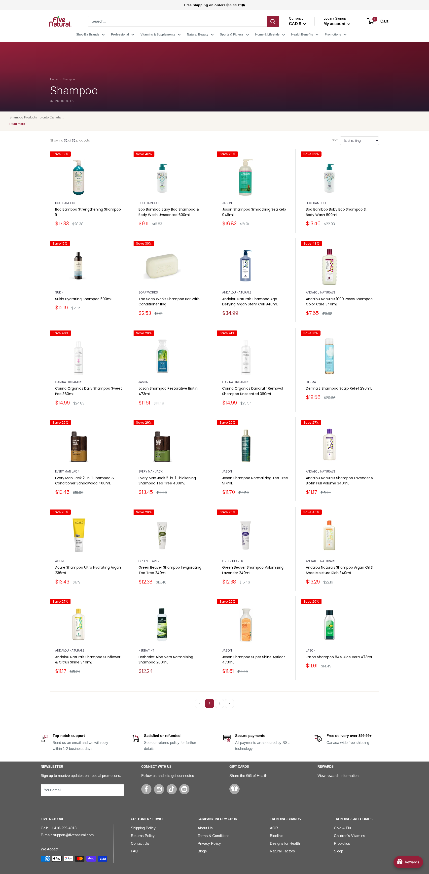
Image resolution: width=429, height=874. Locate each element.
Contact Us (140, 843)
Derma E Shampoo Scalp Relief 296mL (339, 388)
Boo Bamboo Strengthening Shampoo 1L (88, 212)
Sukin (59, 292)
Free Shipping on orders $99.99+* (213, 5)
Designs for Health (285, 843)
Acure (60, 561)
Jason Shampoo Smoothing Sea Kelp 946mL (254, 212)
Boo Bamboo (65, 203)
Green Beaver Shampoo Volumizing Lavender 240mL (253, 570)
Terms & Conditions (213, 836)
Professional (120, 34)
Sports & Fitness (232, 34)
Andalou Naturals (236, 292)
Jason (227, 203)
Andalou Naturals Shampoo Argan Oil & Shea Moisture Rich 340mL (339, 570)
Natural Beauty (197, 34)
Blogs (202, 851)
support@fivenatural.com (73, 835)
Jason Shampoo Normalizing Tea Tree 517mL (255, 480)
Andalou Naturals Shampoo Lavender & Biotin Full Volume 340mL (340, 480)
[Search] (273, 21)
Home (54, 79)
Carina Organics (68, 382)
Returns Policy (143, 836)
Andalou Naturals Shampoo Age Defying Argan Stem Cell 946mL (250, 301)
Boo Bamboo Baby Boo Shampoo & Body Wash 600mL (336, 212)
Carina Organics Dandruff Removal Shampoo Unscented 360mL (252, 391)
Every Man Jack (67, 471)
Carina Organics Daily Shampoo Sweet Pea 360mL (88, 391)
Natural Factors (282, 851)
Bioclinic (276, 836)
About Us (205, 828)
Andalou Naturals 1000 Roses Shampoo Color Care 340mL (339, 301)
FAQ (134, 851)
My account (334, 24)
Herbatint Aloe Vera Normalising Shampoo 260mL (166, 660)
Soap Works (148, 292)
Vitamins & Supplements (158, 34)
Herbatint (146, 650)
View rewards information (338, 775)
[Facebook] (146, 789)
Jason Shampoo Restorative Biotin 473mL (168, 391)
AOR (274, 828)
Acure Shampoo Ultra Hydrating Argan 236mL (88, 570)
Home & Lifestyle (267, 34)
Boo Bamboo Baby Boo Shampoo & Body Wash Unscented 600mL (169, 212)
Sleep (338, 851)
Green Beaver (149, 561)
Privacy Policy (209, 843)
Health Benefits (302, 34)
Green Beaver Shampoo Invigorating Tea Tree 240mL (170, 570)
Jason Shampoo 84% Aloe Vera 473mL (339, 657)
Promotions (333, 34)
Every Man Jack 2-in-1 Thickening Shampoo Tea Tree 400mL (167, 480)
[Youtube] (184, 789)
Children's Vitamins (349, 836)
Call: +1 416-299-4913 (58, 828)
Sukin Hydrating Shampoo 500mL (83, 298)
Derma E (312, 382)
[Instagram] (159, 789)
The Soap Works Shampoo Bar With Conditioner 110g (169, 301)
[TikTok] (172, 789)
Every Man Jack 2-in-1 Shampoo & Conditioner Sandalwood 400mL (84, 480)
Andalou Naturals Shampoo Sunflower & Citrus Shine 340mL (87, 660)
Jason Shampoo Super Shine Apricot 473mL (253, 660)
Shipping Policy (143, 828)
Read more (17, 124)
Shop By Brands (87, 34)
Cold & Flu (342, 828)
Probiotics (342, 843)
